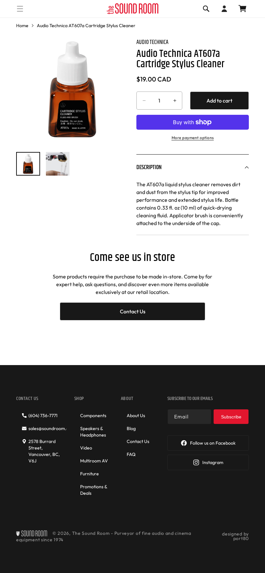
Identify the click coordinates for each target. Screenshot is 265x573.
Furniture (89, 474)
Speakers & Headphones (93, 432)
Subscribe (231, 416)
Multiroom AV (94, 461)
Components (93, 415)
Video (86, 448)
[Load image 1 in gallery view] (28, 164)
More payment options (193, 137)
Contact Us (132, 311)
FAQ (131, 454)
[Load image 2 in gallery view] (58, 164)
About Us (136, 415)
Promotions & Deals (93, 490)
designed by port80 (235, 536)
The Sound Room (91, 533)
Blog (131, 428)
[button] (20, 8)
